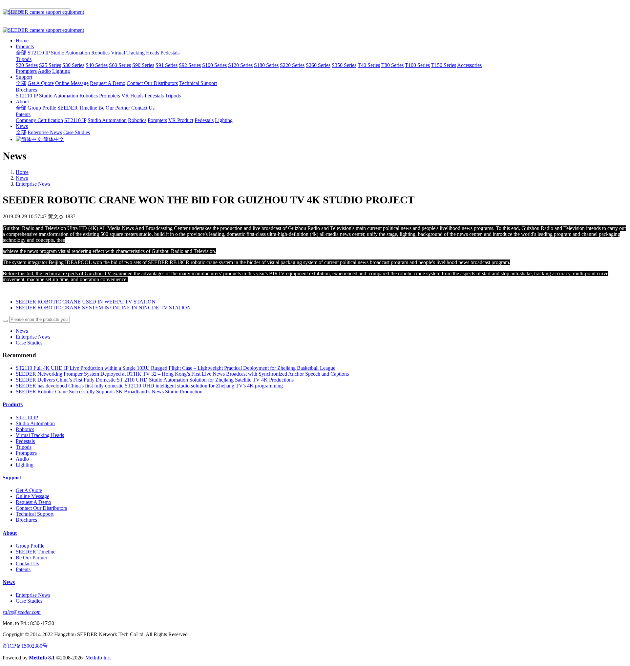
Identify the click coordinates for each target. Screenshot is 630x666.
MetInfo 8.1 (42, 657)
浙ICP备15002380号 (25, 646)
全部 (21, 52)
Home (22, 40)
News (22, 178)
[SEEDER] (315, 12)
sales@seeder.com (22, 612)
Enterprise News (33, 184)
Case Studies (29, 342)
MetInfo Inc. (98, 657)
